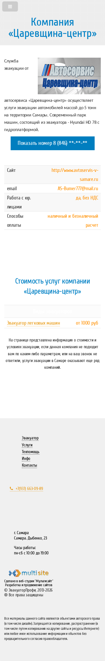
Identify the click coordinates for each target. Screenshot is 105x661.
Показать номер (35, 143)
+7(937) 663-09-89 (29, 488)
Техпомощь (30, 451)
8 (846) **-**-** (70, 143)
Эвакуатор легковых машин (33, 323)
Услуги (27, 445)
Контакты (29, 465)
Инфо (26, 458)
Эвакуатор (30, 437)
